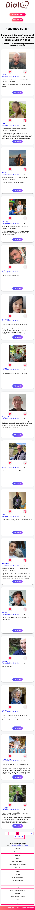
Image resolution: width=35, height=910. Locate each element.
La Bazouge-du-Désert (17, 896)
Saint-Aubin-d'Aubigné (17, 890)
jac (3, 466)
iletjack (4, 368)
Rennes (17, 849)
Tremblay (17, 893)
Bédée (18, 884)
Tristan (4, 612)
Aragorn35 (5, 417)
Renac (17, 900)
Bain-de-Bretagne (17, 877)
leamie (4, 123)
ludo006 (5, 221)
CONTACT (30, 908)
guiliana (4, 710)
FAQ (9, 908)
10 (19, 837)
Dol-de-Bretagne (17, 880)
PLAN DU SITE (21, 908)
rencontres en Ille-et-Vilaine (18, 845)
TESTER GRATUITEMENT (17, 14)
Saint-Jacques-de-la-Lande (17, 864)
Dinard (17, 868)
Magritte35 (5, 563)
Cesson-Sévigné (17, 861)
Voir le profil (17, 93)
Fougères (17, 855)
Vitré (17, 858)
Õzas (3, 515)
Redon (17, 871)
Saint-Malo (17, 852)
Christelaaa (6, 319)
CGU (13, 908)
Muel (17, 903)
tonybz (4, 270)
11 (22, 837)
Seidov (4, 172)
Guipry (17, 887)
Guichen (17, 874)
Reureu (4, 661)
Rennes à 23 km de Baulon (10, 76)
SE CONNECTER (17, 19)
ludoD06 (5, 808)
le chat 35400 (6, 759)
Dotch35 (5, 75)
